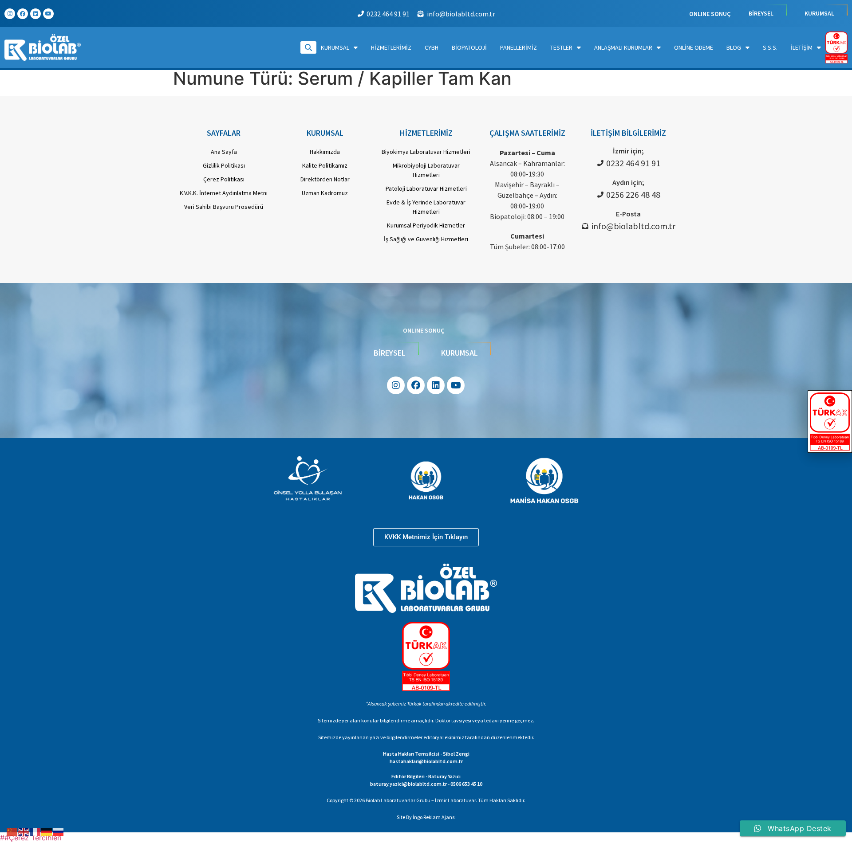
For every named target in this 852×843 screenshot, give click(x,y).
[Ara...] (308, 47)
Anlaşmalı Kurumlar (623, 47)
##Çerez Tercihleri (31, 837)
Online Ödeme (693, 47)
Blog (733, 47)
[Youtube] (48, 13)
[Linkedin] (35, 13)
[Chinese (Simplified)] (12, 831)
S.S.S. (770, 47)
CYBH (431, 47)
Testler (561, 47)
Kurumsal (335, 47)
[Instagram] (9, 13)
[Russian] (58, 831)
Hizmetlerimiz (391, 47)
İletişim (802, 47)
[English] (24, 831)
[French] (35, 831)
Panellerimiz (518, 47)
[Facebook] (22, 13)
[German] (47, 831)
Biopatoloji (469, 47)
